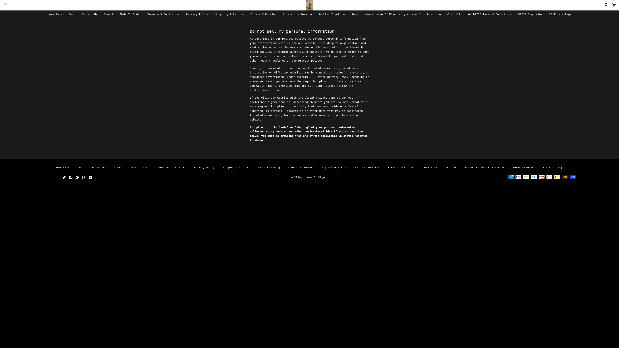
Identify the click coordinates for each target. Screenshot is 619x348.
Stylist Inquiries (332, 14)
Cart (72, 14)
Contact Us (89, 14)
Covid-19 (453, 14)
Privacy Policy (197, 14)
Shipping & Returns (229, 14)
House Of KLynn (315, 177)
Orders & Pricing (263, 14)
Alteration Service (297, 14)
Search (109, 14)
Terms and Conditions (163, 14)
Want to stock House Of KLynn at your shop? (386, 14)
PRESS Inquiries (530, 14)
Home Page (55, 14)
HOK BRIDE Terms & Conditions (489, 14)
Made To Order (130, 14)
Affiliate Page (560, 14)
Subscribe (433, 14)
